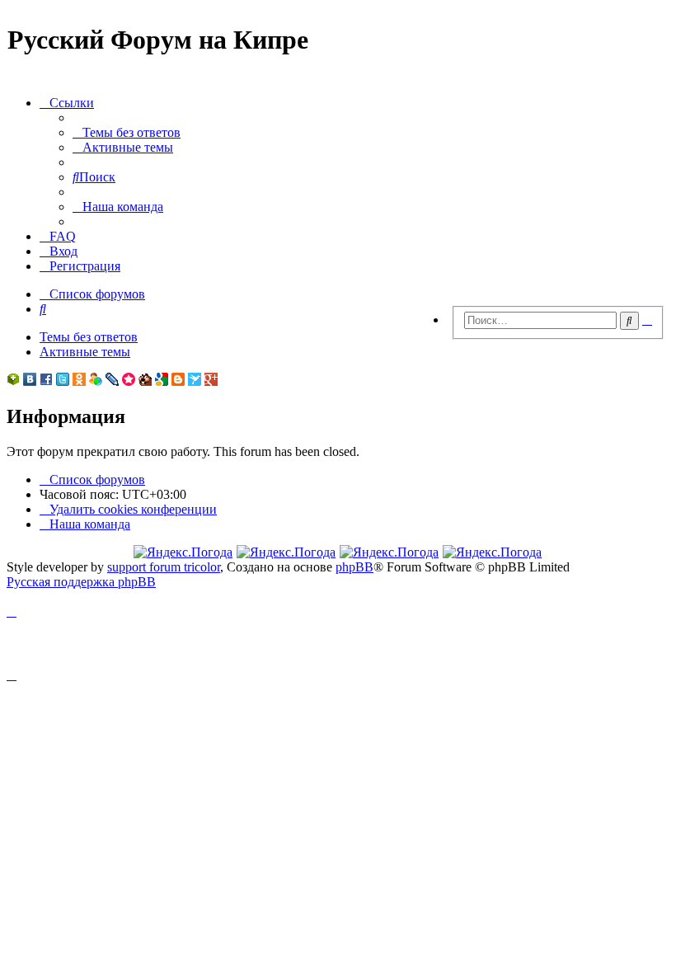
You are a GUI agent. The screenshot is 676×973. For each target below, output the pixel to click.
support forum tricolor (163, 567)
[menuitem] (127, 132)
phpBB (354, 567)
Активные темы (85, 352)
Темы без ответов (89, 337)
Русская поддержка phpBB (81, 582)
